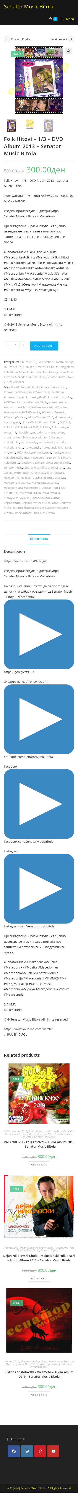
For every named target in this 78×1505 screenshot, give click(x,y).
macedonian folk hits (17, 437)
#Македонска (14, 290)
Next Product (59, 39)
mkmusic (38, 452)
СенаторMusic (44, 508)
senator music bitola (36, 467)
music (56, 452)
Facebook (10, 766)
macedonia (39, 432)
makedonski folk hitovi (56, 447)
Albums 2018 (19, 1131)
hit (14, 432)
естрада (40, 473)
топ (57, 508)
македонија (12, 478)
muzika (66, 452)
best (7, 422)
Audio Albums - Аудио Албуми (45, 1131)
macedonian (56, 432)
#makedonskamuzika (18, 392)
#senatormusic (58, 402)
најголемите (12, 503)
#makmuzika (12, 397)
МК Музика (27, 493)
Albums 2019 (11, 1361)
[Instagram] (27, 1451)
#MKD (66, 279)
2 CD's (7, 1131)
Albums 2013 (28, 362)
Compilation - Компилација (55, 362)
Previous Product (21, 39)
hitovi (21, 432)
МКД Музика (51, 493)
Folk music (58, 427)
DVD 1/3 (65, 422)
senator (46, 462)
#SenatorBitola (37, 402)
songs (54, 467)
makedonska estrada (51, 442)
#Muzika (62, 268)
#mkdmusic (29, 397)
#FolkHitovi (34, 252)
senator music (13, 467)
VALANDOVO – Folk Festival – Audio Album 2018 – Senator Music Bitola (39, 1144)
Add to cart (44, 346)
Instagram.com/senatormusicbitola (29, 926)
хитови (50, 513)
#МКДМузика (31, 412)
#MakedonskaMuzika (19, 268)
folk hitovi (10, 427)
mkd (12, 452)
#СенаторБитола (52, 412)
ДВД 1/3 (28, 473)
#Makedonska (45, 268)
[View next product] (71, 39)
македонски (32, 488)
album (59, 417)
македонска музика (17, 482)
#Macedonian (14, 273)
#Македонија (48, 290)
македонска (29, 478)
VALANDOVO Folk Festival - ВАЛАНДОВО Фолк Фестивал (48, 1135)
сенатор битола (23, 508)
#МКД (15, 284)
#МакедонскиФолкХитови (23, 263)
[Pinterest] (40, 1451)
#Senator (60, 273)
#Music (9, 279)
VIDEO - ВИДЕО (14, 382)
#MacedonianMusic (39, 273)
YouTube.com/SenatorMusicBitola (28, 757)
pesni (36, 462)
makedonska (28, 442)
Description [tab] (39, 539)
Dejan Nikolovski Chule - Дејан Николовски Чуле (47, 1248)
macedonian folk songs (47, 437)
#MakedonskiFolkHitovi (52, 257)
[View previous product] (7, 39)
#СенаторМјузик (15, 417)
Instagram (11, 851)
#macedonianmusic (53, 387)
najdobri (9, 458)
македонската (13, 488)
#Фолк (68, 263)
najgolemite (11, 462)
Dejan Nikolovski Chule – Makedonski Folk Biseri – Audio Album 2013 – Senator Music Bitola (39, 1258)
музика (24, 498)
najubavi (25, 462)
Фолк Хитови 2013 (27, 513)
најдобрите (29, 503)
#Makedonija (24, 279)
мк (16, 493)
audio (68, 417)
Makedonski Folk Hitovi (30, 377)
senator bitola (61, 462)
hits (28, 432)
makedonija (11, 442)
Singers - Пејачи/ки (51, 1250)
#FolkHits (50, 252)
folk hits (45, 427)
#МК (7, 284)
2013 (50, 417)
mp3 (48, 452)
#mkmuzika (63, 397)
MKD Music (23, 452)
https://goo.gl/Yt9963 (19, 672)
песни (42, 503)
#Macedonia (44, 279)
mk (6, 452)
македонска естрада (51, 478)
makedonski (32, 447)
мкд (38, 493)
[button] (68, 51)
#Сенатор (28, 284)
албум (8, 473)
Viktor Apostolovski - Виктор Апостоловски (52, 1365)
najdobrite (22, 458)
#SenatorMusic (15, 252)
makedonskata (13, 447)
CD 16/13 (36, 422)
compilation (50, 422)
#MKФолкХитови (15, 402)
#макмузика (12, 412)
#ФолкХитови (53, 263)
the (62, 467)
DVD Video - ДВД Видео (19, 367)
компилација (55, 473)
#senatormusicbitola (17, 407)
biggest (15, 422)
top (67, 467)
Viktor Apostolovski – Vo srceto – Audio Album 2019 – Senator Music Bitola (39, 1374)
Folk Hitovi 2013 (28, 427)
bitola (25, 422)
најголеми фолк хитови (46, 498)
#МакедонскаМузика (52, 284)
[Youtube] (53, 1451)
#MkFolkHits (46, 397)
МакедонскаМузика (45, 482)
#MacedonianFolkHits (19, 257)
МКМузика (11, 498)
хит (42, 513)
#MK (57, 279)
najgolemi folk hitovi (58, 458)
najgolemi (37, 458)
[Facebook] (14, 1451)
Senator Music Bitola (28, 6)
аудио (18, 473)
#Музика (31, 290)
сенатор (53, 503)
